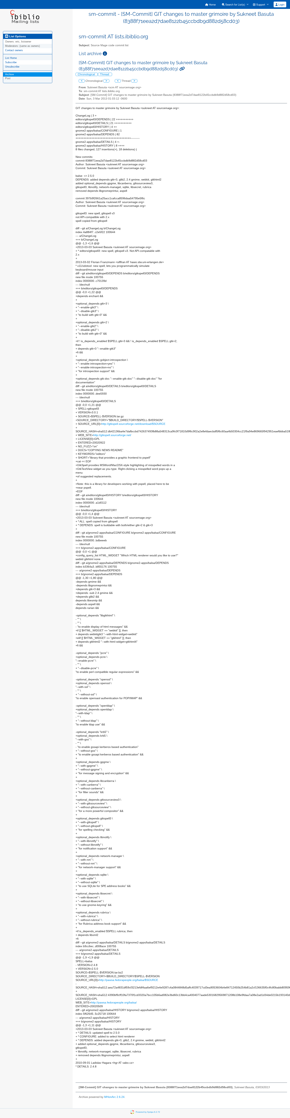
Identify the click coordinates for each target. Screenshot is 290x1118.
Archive (9, 74)
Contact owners (14, 50)
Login (281, 4)
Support (260, 4)
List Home (11, 57)
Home (212, 4)
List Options (17, 36)
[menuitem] (210, 4)
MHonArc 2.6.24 (114, 1096)
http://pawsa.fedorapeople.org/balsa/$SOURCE (128, 980)
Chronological (87, 74)
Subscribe (11, 62)
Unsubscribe (12, 66)
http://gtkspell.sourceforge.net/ (112, 435)
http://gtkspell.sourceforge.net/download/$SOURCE (133, 423)
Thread (105, 74)
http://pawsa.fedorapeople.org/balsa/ (114, 1002)
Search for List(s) (235, 4)
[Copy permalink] (182, 68)
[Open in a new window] (105, 53)
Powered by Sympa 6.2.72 (148, 1112)
